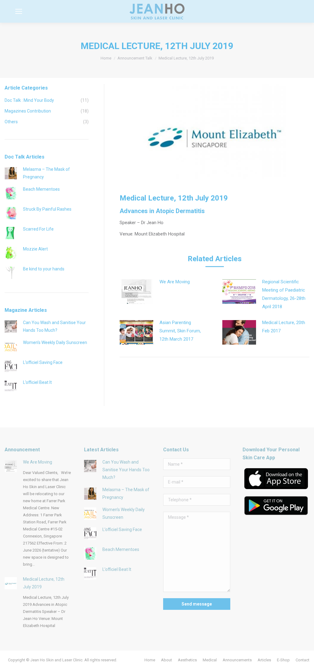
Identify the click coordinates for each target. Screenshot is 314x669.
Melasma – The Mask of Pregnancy (46, 173)
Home (106, 58)
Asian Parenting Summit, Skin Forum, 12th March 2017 (180, 331)
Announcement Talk (134, 58)
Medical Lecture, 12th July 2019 (43, 583)
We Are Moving (174, 282)
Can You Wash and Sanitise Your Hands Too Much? (54, 326)
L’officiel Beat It (37, 382)
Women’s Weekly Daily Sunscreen (55, 342)
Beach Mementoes (41, 189)
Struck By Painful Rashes (47, 209)
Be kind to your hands (43, 268)
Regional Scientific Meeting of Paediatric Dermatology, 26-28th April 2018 (283, 294)
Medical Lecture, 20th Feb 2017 (283, 327)
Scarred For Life (38, 229)
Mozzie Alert (35, 249)
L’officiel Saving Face (43, 362)
